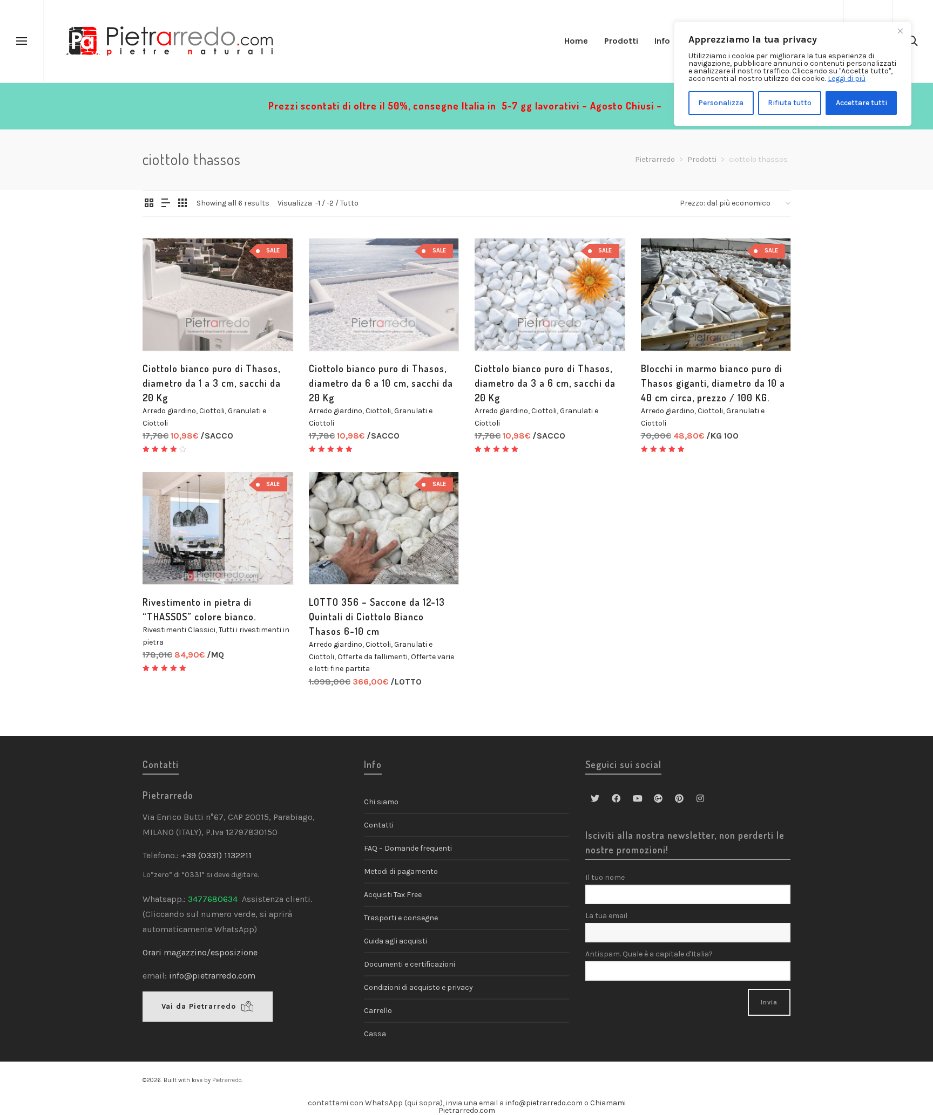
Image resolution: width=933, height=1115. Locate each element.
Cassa (375, 1033)
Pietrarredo (227, 1080)
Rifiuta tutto (790, 102)
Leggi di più (847, 78)
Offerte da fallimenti (372, 656)
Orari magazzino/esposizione (200, 952)
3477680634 (213, 899)
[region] (792, 74)
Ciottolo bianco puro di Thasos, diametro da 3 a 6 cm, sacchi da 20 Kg (545, 382)
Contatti (379, 825)
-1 (317, 203)
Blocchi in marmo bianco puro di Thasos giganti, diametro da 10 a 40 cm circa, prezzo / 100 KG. (713, 382)
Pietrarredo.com (466, 1110)
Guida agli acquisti (395, 941)
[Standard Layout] (149, 203)
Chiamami (608, 1102)
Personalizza (720, 102)
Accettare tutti (861, 102)
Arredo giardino (169, 410)
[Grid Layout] (182, 203)
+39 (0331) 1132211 (217, 855)
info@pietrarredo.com (212, 975)
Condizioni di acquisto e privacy (418, 987)
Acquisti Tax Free (393, 894)
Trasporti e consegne (401, 917)
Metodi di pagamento (401, 871)
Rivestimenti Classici (179, 629)
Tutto (349, 203)
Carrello (378, 1010)
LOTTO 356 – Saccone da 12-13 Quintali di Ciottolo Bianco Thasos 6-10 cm (377, 616)
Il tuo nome (605, 877)
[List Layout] (165, 203)
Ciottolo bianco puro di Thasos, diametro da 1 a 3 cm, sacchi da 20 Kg (212, 382)
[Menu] (21, 41)
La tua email (606, 915)
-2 (330, 203)
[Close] (900, 30)
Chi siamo (381, 801)
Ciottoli (212, 410)
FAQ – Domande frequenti (408, 848)
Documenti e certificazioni (409, 964)
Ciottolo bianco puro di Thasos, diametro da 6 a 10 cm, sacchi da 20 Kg (381, 382)
